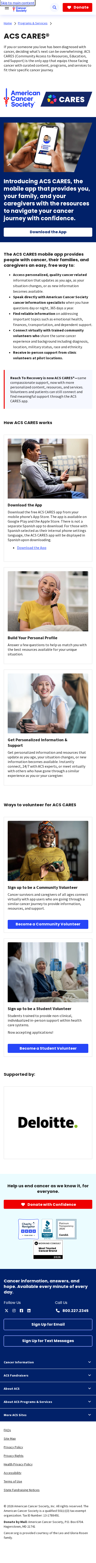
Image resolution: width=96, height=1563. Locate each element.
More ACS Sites (15, 1415)
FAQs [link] (7, 1430)
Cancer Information (19, 1362)
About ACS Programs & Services (28, 1402)
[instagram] (14, 1310)
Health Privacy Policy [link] (18, 1464)
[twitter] (6, 1310)
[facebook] (21, 1310)
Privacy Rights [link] (14, 1456)
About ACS (12, 1388)
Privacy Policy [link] (13, 1447)
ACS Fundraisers (16, 1375)
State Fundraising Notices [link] (22, 1490)
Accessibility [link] (12, 1473)
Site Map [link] (10, 1438)
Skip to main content (17, 2)
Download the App (31, 547)
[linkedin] (29, 1310)
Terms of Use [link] (13, 1481)
